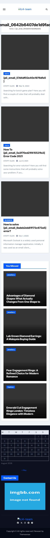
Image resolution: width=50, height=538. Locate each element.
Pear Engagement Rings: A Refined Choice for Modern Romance (22, 373)
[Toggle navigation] (4, 9)
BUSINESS (8, 220)
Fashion (11, 387)
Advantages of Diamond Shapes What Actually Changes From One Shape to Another (23, 300)
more (7, 74)
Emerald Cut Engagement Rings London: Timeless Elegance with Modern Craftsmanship (21, 412)
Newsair (37, 531)
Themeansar (25, 534)
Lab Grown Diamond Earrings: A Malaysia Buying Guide (24, 338)
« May (24, 470)
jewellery (11, 275)
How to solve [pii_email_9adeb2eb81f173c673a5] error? (24, 228)
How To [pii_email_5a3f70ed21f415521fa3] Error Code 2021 (24, 153)
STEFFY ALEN (9, 86)
